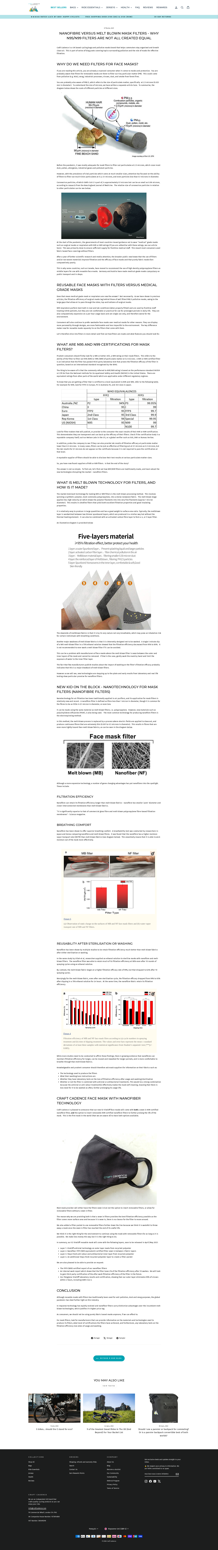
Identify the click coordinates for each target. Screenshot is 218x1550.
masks (117, 1110)
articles (60, 299)
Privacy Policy (112, 1484)
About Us (110, 1462)
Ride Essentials (91, 7)
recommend (113, 268)
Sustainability (112, 1477)
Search (71, 1466)
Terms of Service (113, 1488)
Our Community (113, 1473)
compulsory (152, 271)
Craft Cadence (63, 48)
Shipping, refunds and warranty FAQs (83, 1462)
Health (125, 7)
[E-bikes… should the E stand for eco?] (54, 1408)
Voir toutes (109, 1386)
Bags (73, 7)
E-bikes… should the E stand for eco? (54, 1429)
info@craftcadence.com (37, 1508)
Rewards (161, 7)
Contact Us (73, 1469)
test (127, 831)
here (135, 85)
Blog (108, 1466)
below (90, 523)
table (156, 382)
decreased (138, 644)
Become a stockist (113, 1469)
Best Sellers (59, 7)
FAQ (137, 7)
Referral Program (113, 1481)
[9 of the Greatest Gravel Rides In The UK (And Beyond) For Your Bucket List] (109, 1408)
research (72, 185)
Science (72, 814)
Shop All (31, 1462)
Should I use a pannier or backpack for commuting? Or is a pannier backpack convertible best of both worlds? (163, 1432)
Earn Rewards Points (76, 1473)
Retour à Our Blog (110, 1358)
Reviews (148, 7)
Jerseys (111, 7)
